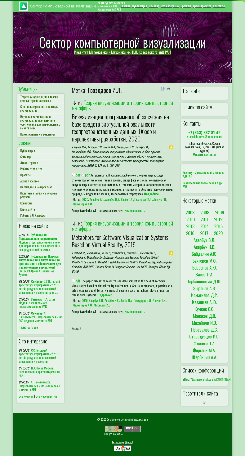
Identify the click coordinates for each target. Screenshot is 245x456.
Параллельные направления (37, 134)
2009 (219, 212)
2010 (190, 219)
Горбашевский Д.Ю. (204, 281)
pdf (78, 175)
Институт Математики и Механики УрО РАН (203, 174)
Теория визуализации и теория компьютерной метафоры (39, 99)
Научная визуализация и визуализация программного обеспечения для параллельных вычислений (40, 122)
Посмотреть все (28, 327)
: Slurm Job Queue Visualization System (40, 265)
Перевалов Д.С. (204, 329)
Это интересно (170, 6)
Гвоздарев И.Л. (143, 199)
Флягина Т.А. (204, 343)
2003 (190, 212)
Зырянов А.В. (204, 288)
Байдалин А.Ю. (204, 253)
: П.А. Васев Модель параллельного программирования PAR (37, 303)
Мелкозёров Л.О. (82, 204)
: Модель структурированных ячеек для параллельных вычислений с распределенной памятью (39, 242)
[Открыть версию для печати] (169, 88)
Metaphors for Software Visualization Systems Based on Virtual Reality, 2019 (120, 241)
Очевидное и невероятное (36, 187)
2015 (218, 226)
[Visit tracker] (204, 402)
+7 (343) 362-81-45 (204, 132)
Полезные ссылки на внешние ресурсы (38, 195)
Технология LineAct (122, 442)
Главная (126, 6)
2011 (204, 219)
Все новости (26, 396)
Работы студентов (31, 169)
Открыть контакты (204, 154)
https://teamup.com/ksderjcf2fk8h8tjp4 (206, 379)
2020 (85, 199)
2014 (204, 226)
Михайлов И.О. (102, 305)
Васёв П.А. (127, 199)
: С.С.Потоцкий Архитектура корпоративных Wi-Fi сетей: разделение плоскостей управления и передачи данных (39, 287)
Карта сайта (27, 209)
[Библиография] (163, 88)
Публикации (139, 6)
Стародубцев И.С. (204, 336)
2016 (190, 233)
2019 (85, 300)
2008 (204, 212)
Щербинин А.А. (204, 357)
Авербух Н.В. (112, 199)
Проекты (185, 6)
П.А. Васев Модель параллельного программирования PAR (39, 372)
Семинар (154, 6)
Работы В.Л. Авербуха (33, 215)
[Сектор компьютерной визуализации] (113, 428)
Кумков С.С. (204, 308)
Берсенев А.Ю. (204, 267)
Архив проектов (202, 6)
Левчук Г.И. (160, 199)
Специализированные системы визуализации (39, 108)
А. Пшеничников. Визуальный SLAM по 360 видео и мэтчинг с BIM (39, 386)
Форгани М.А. (204, 350)
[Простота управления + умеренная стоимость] (122, 447)
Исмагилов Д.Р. (204, 295)
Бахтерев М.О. (204, 260)
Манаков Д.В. (204, 315)
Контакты (219, 6)
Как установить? (113, 434)
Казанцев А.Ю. (204, 301)
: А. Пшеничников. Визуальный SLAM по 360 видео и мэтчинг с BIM (40, 317)
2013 (190, 226)
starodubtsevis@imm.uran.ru (204, 136)
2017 (204, 233)
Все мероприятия (46, 396)
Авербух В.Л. (97, 199)
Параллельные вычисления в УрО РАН (202, 185)
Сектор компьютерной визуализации (127, 419)
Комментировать (135, 210)
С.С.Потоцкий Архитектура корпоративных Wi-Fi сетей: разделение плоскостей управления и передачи (39, 356)
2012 (218, 219)
